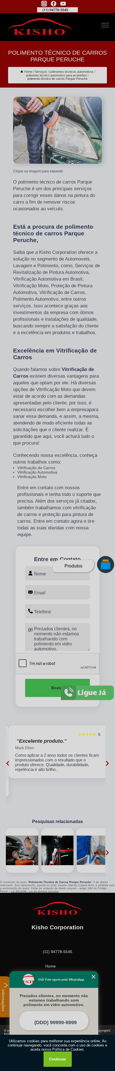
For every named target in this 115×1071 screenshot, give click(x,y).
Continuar (57, 1059)
